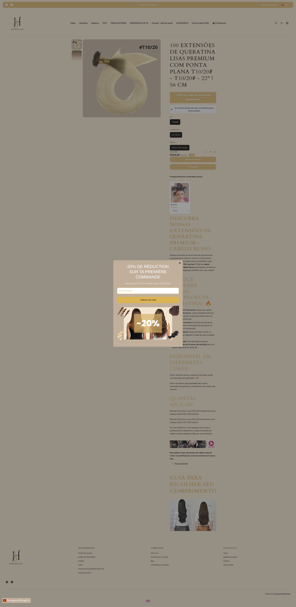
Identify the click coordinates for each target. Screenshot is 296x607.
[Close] (180, 263)
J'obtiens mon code (148, 300)
